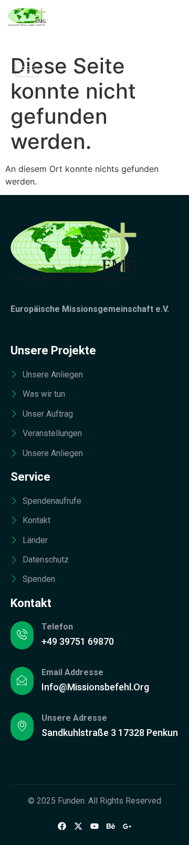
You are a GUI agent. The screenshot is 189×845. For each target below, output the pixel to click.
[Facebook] (62, 826)
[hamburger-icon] (27, 69)
